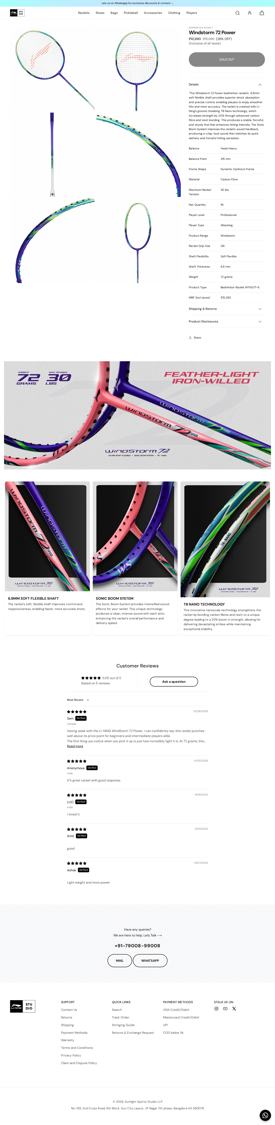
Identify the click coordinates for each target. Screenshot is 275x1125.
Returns (66, 1017)
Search (117, 1010)
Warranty (67, 1040)
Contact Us (69, 1010)
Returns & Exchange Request (133, 1033)
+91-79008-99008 (137, 946)
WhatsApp (150, 961)
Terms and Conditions (77, 1048)
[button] (238, 13)
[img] (76, 712)
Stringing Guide (123, 1025)
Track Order (120, 1017)
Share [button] (197, 337)
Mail (120, 961)
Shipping (67, 1025)
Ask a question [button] (174, 682)
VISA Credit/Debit (176, 1010)
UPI (165, 1025)
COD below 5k (173, 1033)
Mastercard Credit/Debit (181, 1017)
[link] (84, 13)
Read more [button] (75, 746)
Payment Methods (74, 1033)
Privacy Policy (71, 1055)
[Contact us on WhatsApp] (265, 1115)
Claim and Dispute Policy (79, 1063)
